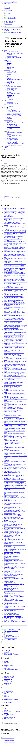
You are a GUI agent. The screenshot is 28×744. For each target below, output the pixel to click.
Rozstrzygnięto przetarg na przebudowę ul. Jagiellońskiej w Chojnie (14, 540)
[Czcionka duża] (8, 24)
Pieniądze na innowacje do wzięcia (12, 616)
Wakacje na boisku (8, 589)
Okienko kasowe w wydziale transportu (13, 617)
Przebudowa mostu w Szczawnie (12, 506)
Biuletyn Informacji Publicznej (14, 132)
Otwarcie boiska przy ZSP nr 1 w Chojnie (14, 574)
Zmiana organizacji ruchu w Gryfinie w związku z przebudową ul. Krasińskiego (13, 338)
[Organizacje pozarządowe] (11, 631)
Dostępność (7, 8)
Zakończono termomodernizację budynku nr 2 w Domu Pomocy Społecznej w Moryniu (15, 264)
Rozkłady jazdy (11, 67)
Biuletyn (9, 68)
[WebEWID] (7, 632)
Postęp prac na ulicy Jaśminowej (12, 386)
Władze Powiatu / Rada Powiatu (15, 135)
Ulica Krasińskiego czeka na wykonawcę (14, 375)
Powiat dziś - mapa (11, 65)
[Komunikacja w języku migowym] (13, 32)
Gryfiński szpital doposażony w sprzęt (13, 296)
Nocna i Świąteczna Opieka (14, 111)
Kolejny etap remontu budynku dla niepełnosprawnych (12, 536)
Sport (8, 75)
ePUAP (9, 136)
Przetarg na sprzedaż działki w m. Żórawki (14, 211)
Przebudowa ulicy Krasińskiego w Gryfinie (14, 372)
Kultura (9, 74)
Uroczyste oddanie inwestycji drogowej (13, 600)
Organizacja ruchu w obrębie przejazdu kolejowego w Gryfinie (13, 236)
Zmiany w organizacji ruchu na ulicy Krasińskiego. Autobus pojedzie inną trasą (14, 341)
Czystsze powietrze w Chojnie (11, 538)
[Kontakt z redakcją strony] (7, 738)
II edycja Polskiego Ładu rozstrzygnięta (13, 300)
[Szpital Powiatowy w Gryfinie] (12, 629)
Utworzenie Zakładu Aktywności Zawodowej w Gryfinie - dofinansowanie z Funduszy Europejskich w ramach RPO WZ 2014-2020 (15, 482)
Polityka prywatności (9, 740)
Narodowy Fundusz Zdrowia (14, 113)
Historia (9, 61)
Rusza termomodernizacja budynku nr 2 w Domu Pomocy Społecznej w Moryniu (14, 310)
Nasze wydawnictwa (12, 56)
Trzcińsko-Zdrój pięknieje (10, 610)
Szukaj (2, 26)
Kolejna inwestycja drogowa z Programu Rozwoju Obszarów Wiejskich (14, 442)
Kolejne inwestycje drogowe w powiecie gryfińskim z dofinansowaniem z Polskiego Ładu (14, 256)
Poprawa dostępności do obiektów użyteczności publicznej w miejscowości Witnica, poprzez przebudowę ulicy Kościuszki (15, 326)
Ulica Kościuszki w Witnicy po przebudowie (15, 508)
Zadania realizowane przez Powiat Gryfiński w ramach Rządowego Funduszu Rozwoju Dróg (15, 231)
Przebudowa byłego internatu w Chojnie (14, 496)
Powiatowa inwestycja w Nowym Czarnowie (15, 621)
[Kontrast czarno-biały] (10, 15)
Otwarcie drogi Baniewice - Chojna (12, 572)
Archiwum (9, 83)
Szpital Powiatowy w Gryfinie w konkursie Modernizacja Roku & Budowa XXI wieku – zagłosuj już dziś (15, 214)
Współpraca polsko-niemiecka (14, 79)
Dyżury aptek (10, 109)
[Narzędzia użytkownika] (1, 160)
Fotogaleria (9, 54)
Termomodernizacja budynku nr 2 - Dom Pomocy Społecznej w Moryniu (14, 353)
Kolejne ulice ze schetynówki (11, 588)
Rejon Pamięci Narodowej (13, 93)
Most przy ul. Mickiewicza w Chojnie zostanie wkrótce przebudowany (15, 465)
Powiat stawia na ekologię (10, 521)
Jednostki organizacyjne (13, 141)
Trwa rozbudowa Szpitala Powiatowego (13, 408)
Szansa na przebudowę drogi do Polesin (13, 287)
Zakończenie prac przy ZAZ (11, 440)
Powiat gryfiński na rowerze (14, 86)
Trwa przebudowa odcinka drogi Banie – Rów (15, 404)
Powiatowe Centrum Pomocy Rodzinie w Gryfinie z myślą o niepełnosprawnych (14, 335)
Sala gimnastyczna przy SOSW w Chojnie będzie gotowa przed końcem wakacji (14, 477)
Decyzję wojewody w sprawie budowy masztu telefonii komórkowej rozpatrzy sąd (15, 362)
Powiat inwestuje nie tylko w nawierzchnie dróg (15, 436)
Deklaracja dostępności (9, 742)
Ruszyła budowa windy (9, 593)
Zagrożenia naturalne (12, 125)
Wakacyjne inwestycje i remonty (12, 553)
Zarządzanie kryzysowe (13, 124)
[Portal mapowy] (8, 635)
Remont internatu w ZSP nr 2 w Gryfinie (14, 602)
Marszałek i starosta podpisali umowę (13, 595)
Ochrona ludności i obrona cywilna (15, 122)
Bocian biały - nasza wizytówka (15, 53)
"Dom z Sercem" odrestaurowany (12, 517)
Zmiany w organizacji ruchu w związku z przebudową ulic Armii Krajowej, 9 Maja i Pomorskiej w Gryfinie (14, 512)
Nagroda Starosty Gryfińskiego (14, 57)
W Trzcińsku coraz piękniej (10, 525)
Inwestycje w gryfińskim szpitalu (12, 571)
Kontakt (9, 134)
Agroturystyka (10, 95)
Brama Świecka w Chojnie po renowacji (14, 418)
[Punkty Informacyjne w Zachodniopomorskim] (15, 639)
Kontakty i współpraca (12, 129)
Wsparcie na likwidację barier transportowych (15, 315)
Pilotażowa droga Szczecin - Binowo (13, 524)
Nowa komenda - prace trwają (11, 559)
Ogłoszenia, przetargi (12, 142)
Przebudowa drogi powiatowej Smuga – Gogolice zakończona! (13, 218)
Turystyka (9, 77)
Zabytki (9, 92)
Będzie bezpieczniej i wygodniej (12, 552)
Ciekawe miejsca (11, 90)
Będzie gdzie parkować (9, 582)
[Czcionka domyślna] (9, 21)
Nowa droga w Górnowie (10, 604)
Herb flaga (9, 63)
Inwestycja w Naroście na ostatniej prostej (14, 318)
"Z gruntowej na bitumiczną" (11, 495)
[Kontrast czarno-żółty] (10, 17)
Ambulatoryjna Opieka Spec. (11, 669)
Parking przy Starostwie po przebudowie (14, 609)
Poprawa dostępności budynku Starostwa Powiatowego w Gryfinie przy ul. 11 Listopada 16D (15, 292)
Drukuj (5, 163)
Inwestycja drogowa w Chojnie (11, 614)
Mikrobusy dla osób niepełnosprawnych (13, 566)
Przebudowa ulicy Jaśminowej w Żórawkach (15, 374)
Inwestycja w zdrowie (9, 620)
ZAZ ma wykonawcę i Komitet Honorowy (14, 467)
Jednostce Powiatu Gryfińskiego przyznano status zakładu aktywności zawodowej (14, 426)
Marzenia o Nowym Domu (10, 599)
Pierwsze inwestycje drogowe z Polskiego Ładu (15, 289)
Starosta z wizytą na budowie (11, 531)
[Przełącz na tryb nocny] (7, 13)
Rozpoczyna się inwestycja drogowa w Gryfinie (15, 393)
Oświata (9, 78)
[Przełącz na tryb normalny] (8, 10)
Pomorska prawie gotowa (10, 500)
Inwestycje (9, 81)
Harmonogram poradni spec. (14, 114)
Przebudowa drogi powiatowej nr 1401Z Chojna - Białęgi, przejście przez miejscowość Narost (15, 370)
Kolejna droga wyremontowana (11, 603)
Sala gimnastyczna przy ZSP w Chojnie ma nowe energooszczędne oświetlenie (14, 252)
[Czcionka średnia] (8, 22)
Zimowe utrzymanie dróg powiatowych (13, 226)
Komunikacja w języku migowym (15, 143)
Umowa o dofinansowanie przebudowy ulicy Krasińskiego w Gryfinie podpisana (15, 377)
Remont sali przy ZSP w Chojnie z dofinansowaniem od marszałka (12, 416)
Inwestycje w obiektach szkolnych (12, 522)
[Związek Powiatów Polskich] (11, 636)
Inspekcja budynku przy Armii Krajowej (14, 618)
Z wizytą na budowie (9, 379)
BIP (5, 708)
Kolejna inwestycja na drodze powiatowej (14, 294)
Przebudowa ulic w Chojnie (10, 547)
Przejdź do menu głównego (10, 2)
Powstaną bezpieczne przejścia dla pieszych (14, 316)
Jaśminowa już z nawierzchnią (11, 380)
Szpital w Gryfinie (11, 110)
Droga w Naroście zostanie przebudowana (14, 346)
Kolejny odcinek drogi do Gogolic (12, 471)
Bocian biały (7, 650)
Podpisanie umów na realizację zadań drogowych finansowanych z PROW (13, 515)
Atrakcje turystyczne (12, 88)
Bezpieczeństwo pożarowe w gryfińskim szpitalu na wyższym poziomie (14, 221)
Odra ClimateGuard (8, 216)
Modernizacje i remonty (9, 577)
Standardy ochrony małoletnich (14, 145)
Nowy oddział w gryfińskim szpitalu (13, 554)
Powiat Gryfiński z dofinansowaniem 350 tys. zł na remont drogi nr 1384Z (15, 282)
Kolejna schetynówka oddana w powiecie (14, 570)
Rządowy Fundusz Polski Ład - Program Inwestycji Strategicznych (14, 383)
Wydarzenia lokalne (12, 71)
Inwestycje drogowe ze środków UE (13, 507)
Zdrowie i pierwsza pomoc (13, 127)
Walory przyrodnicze (12, 89)
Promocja (9, 58)
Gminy (8, 64)
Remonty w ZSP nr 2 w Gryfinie (12, 586)
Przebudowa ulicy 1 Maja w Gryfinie (13, 385)
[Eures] (6, 633)
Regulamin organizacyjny (13, 139)
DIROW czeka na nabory (10, 613)
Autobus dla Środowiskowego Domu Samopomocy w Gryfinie (13, 410)
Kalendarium (10, 97)
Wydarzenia (10, 99)
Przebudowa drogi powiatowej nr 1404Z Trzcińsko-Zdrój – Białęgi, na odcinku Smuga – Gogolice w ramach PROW (15, 243)
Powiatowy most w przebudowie (12, 502)
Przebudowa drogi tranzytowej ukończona (14, 490)
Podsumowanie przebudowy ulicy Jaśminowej (15, 364)
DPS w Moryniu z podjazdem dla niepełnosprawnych (12, 473)
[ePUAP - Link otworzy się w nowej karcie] (6, 31)
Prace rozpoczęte (8, 611)
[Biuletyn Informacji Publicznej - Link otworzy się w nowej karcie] (12, 29)
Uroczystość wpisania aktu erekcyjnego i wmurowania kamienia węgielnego (14, 533)
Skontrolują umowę (8, 581)
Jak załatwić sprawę (12, 138)
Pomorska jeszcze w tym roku (11, 575)
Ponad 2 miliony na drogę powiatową (13, 407)
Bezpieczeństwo (11, 82)
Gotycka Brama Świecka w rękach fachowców (15, 424)
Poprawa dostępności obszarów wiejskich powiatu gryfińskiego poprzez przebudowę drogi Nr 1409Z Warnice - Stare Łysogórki (14, 279)
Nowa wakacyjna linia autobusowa (12, 527)
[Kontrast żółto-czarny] (10, 18)
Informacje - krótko (11, 72)
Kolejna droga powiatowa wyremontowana (14, 406)
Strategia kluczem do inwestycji (11, 301)
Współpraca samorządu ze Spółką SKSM (14, 475)
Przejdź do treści (8, 3)
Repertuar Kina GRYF (12, 103)
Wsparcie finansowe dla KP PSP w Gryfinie (14, 303)
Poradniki (9, 118)
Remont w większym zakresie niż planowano (15, 419)
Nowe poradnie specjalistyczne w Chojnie (14, 479)
